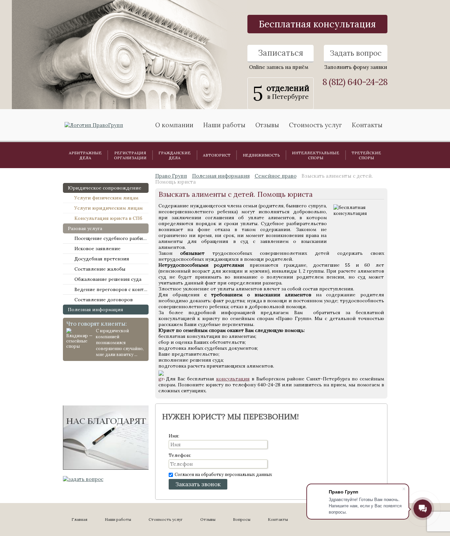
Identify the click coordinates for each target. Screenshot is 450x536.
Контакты (367, 125)
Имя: (174, 436)
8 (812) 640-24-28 (354, 81)
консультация (233, 379)
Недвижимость (261, 155)
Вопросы (241, 519)
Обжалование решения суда (107, 279)
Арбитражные (85, 155)
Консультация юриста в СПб (108, 218)
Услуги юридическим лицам (108, 208)
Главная (79, 519)
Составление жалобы (100, 269)
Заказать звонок (198, 484)
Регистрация (130, 155)
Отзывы (267, 125)
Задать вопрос (355, 53)
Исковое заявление (97, 249)
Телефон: (180, 455)
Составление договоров (103, 300)
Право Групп (171, 176)
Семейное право (275, 176)
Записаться (280, 53)
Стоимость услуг (315, 125)
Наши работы (118, 519)
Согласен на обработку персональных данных (223, 474)
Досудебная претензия (101, 259)
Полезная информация (95, 310)
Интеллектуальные (315, 155)
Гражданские (174, 155)
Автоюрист (217, 155)
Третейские (366, 155)
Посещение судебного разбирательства (111, 238)
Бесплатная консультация (317, 24)
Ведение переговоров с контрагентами (111, 289)
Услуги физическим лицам (106, 198)
